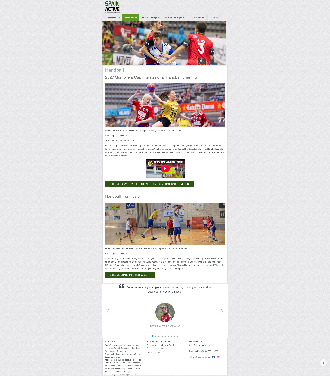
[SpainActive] (112, 3)
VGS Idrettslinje (150, 17)
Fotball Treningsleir (174, 17)
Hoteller (214, 17)
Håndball (130, 17)
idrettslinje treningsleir (122, 354)
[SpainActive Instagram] (218, 357)
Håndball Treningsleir (123, 196)
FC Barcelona (197, 17)
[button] (107, 311)
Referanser (112, 17)
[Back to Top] (323, 362)
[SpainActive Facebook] (213, 357)
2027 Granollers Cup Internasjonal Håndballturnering (151, 77)
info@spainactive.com (161, 130)
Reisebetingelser (153, 352)
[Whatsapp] (202, 351)
